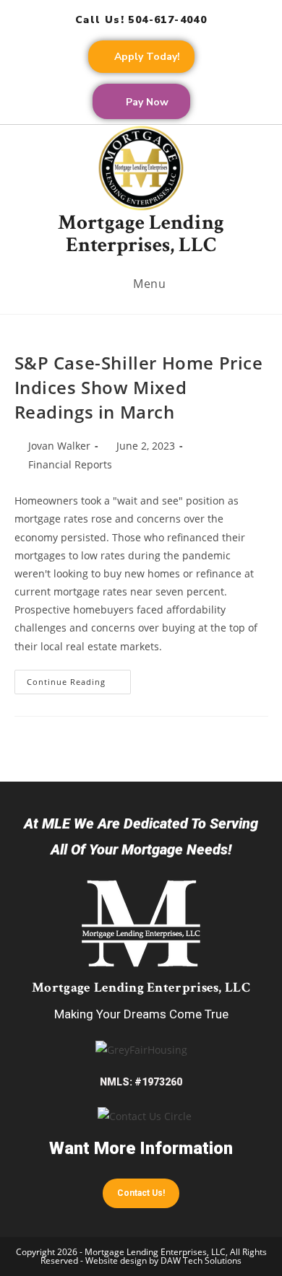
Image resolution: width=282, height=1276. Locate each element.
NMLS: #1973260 (141, 1082)
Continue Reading (79, 678)
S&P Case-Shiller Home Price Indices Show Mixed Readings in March (138, 387)
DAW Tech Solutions (201, 1260)
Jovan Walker (59, 446)
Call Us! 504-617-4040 (141, 20)
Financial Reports (70, 464)
